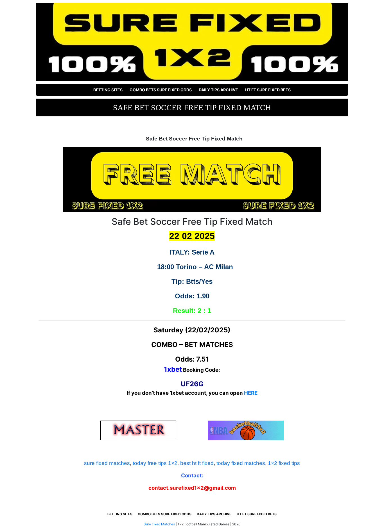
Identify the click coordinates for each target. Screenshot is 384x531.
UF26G (192, 384)
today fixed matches (240, 463)
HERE (250, 393)
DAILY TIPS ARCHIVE (218, 89)
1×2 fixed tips (284, 463)
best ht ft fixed (197, 463)
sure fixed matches (107, 463)
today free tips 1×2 (155, 463)
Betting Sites (108, 89)
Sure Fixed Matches (159, 524)
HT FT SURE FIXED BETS (268, 89)
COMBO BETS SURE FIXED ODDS (161, 89)
